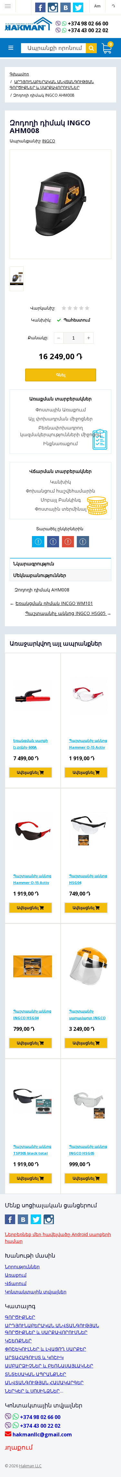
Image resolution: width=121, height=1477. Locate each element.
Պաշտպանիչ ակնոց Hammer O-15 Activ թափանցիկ (88, 743)
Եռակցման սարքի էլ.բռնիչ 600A (30, 743)
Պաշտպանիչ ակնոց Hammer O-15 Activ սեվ (32, 879)
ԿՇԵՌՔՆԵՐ (18, 1341)
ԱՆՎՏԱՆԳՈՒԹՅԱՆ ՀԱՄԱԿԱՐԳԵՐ (44, 1382)
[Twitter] (79, 7)
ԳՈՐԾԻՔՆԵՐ (20, 1317)
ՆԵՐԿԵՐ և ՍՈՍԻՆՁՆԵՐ (32, 1391)
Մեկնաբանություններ (39, 575)
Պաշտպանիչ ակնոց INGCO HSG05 (88, 1149)
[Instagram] (53, 7)
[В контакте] (66, 7)
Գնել (60, 375)
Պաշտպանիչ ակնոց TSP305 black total (32, 1149)
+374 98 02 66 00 (88, 23)
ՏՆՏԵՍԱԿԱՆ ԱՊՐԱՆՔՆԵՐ (35, 1374)
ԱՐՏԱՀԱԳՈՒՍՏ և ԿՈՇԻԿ (34, 1357)
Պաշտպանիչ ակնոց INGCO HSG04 (32, 1014)
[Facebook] (41, 7)
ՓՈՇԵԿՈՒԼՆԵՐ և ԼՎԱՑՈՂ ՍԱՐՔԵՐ (45, 1349)
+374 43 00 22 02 (88, 30)
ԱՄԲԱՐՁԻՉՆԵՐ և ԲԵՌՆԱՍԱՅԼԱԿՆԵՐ (49, 1366)
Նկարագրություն (33, 564)
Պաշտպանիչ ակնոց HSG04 (88, 879)
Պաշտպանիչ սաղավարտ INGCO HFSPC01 (87, 1014)
